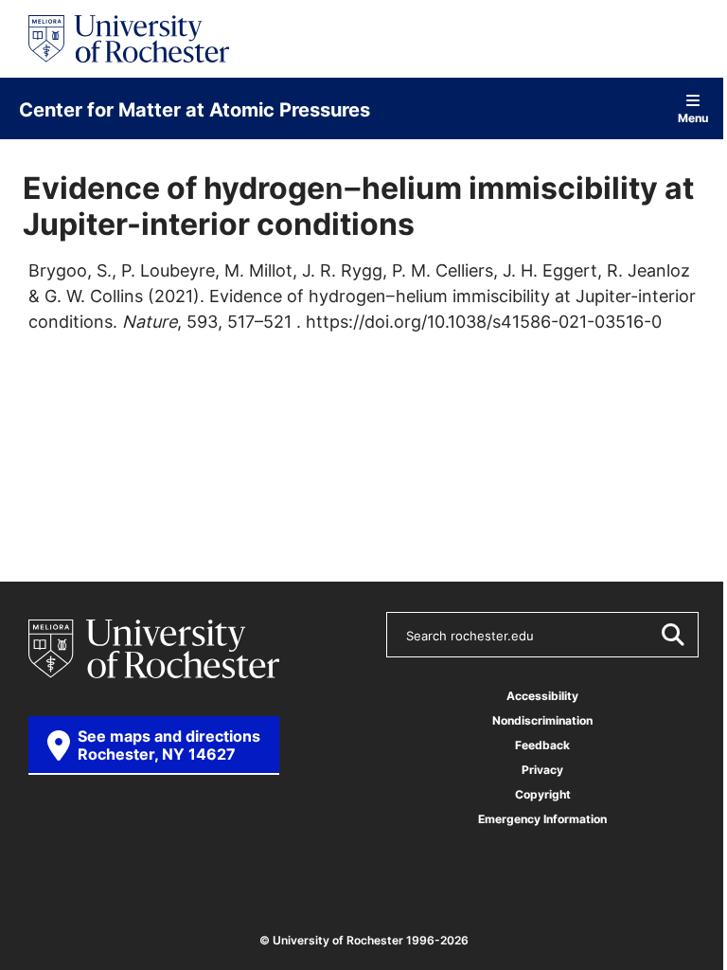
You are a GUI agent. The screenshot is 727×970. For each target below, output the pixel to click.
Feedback (542, 745)
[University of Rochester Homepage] (128, 39)
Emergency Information (542, 819)
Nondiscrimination (542, 720)
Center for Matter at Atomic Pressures (194, 109)
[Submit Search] (672, 634)
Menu (693, 117)
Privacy (542, 770)
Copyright (543, 794)
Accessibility (542, 696)
